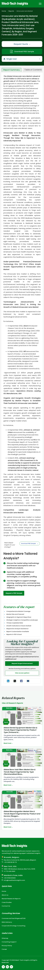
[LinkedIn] (7, 966)
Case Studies (7, 902)
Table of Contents (33, 69)
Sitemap (5, 938)
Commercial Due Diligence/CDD (14, 918)
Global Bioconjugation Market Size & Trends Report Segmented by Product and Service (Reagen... (22, 813)
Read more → (8, 743)
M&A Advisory (7, 922)
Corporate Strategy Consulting (13, 926)
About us (5, 895)
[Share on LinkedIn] (8, 681)
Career (4, 949)
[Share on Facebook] (21, 681)
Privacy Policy (7, 946)
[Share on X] (15, 681)
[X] (3, 966)
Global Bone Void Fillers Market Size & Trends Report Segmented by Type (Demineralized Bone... (19, 771)
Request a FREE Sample (14, 593)
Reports (11, 11)
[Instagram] (11, 966)
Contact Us (6, 906)
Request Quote (22, 44)
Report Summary (11, 69)
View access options (22, 673)
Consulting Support (9, 942)
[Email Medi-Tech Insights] (28, 681)
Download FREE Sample (24, 51)
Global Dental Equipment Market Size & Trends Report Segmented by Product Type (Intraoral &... (20, 730)
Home (4, 11)
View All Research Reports (12, 703)
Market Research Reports (11, 899)
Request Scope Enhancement (22, 663)
